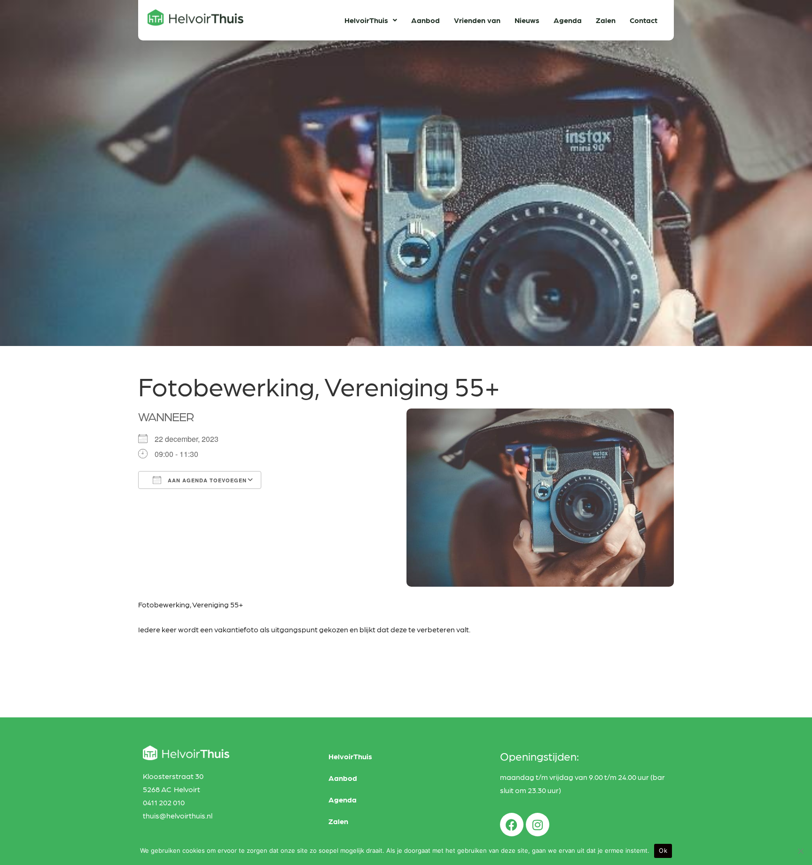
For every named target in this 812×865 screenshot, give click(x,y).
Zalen (606, 20)
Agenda (568, 20)
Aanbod (425, 20)
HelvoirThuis (366, 20)
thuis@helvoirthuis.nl (177, 815)
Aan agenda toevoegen (206, 480)
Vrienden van (477, 20)
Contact (643, 20)
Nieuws (527, 20)
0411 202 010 (164, 802)
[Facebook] (511, 824)
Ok (663, 850)
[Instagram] (537, 824)
